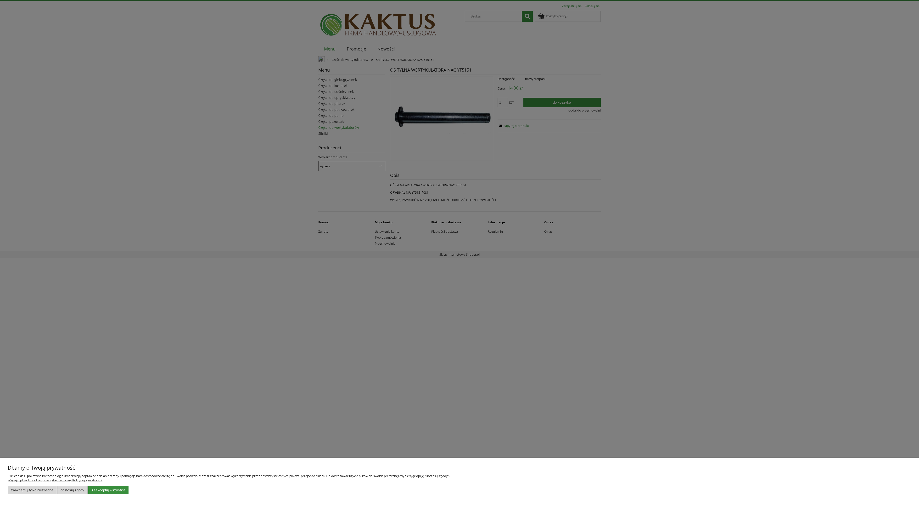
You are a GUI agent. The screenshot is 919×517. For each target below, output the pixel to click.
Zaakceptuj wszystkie (108, 490)
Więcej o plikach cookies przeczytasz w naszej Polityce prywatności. (55, 480)
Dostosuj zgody (72, 490)
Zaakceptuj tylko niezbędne (32, 490)
